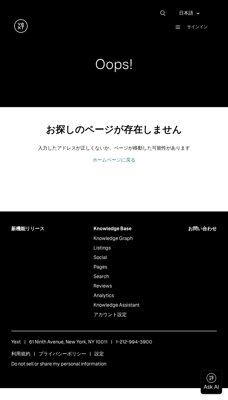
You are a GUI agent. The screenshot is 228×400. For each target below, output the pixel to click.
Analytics (104, 295)
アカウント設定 (110, 314)
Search (101, 276)
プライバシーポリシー (62, 354)
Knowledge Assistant (117, 305)
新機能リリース (28, 228)
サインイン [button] (197, 26)
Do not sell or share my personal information (58, 364)
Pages (100, 267)
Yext (16, 342)
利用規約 (20, 354)
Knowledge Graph (113, 238)
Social (100, 257)
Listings (102, 248)
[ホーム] (21, 31)
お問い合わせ (202, 228)
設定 (99, 354)
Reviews (103, 286)
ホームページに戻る (114, 160)
